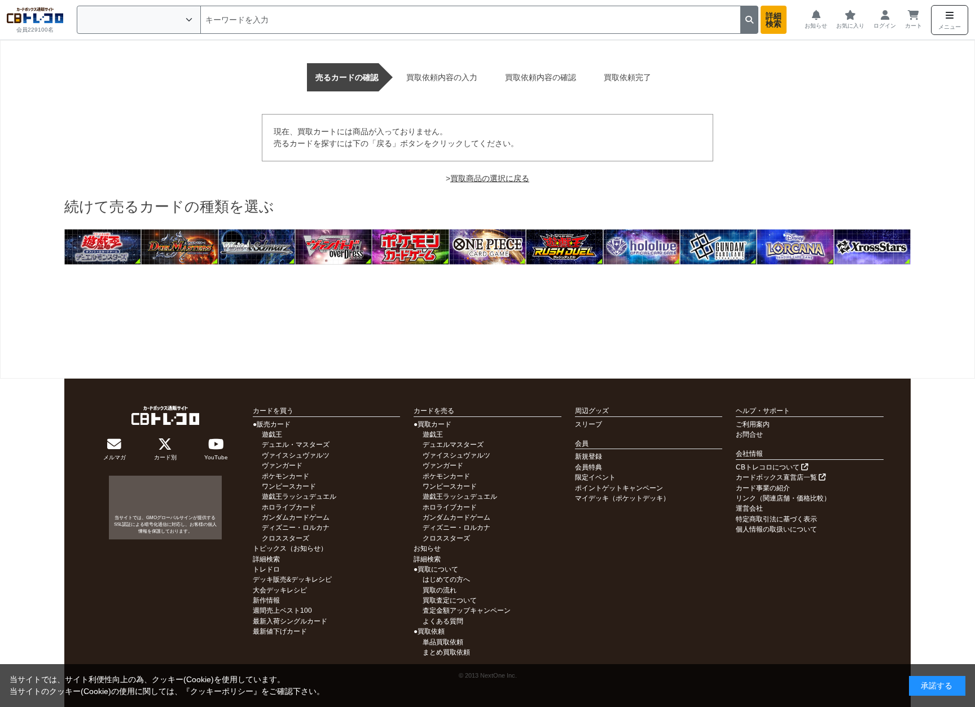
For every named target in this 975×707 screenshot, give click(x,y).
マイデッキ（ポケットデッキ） (622, 498)
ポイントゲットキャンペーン (619, 488)
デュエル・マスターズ (296, 445)
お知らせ (427, 548)
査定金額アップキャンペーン (467, 610)
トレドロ (266, 569)
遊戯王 (272, 434)
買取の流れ (439, 590)
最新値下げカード (280, 631)
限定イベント (595, 477)
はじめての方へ (446, 579)
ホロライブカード (289, 507)
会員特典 (588, 467)
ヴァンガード (282, 465)
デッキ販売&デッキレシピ (292, 579)
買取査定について (450, 600)
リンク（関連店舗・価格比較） (783, 498)
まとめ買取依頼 (446, 652)
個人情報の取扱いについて (776, 529)
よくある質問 (443, 621)
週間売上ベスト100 (282, 610)
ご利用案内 (753, 424)
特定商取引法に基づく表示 (776, 519)
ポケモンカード (285, 476)
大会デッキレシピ (280, 590)
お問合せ (749, 434)
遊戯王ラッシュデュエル (299, 496)
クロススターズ (285, 538)
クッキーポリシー (221, 691)
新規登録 (588, 456)
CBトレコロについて (768, 467)
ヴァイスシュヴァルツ (296, 455)
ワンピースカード (289, 486)
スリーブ (588, 424)
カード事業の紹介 (763, 488)
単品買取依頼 (443, 642)
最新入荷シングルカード (290, 621)
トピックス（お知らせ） (290, 548)
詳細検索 (773, 19)
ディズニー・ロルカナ (296, 528)
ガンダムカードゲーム (296, 517)
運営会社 (749, 508)
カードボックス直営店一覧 (777, 477)
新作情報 (266, 600)
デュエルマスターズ (453, 445)
